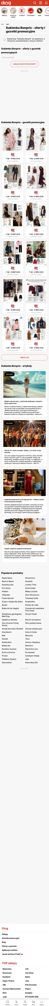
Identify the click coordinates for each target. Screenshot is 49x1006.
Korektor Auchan (9, 649)
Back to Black (8, 581)
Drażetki (28, 581)
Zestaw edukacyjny (33, 629)
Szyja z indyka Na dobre (12, 601)
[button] (34, 3)
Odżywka (6, 595)
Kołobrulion (7, 642)
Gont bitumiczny (32, 595)
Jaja (27, 659)
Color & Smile (31, 632)
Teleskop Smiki (31, 598)
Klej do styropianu (33, 620)
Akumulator (7, 662)
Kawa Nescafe (31, 662)
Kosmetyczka (7, 585)
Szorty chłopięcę (32, 642)
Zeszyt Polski (31, 614)
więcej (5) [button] (24, 357)
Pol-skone (6, 588)
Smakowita (30, 601)
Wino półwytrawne (33, 623)
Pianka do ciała (31, 605)
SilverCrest (30, 578)
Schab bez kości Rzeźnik (12, 629)
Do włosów (29, 652)
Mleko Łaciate (31, 591)
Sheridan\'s (6, 632)
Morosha (29, 635)
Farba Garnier (8, 598)
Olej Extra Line (31, 649)
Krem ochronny (8, 652)
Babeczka (6, 645)
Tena (27, 639)
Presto (5, 656)
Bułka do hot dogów (10, 608)
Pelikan (5, 591)
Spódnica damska (9, 620)
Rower (4, 605)
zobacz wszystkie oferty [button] (24, 64)
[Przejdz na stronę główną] (6, 3)
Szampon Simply (32, 656)
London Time (30, 585)
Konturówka (30, 588)
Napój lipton (7, 578)
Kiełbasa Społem (9, 659)
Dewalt (5, 639)
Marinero (29, 645)
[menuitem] (7, 1002)
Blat (3, 635)
